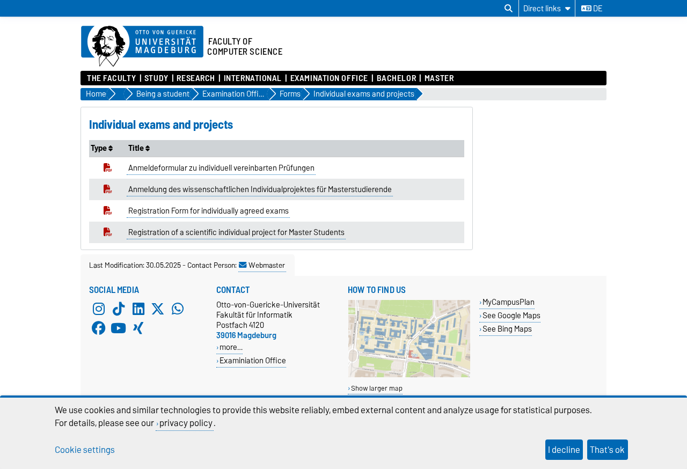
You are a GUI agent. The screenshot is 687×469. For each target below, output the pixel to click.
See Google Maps (511, 315)
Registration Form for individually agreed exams (208, 210)
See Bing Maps (507, 328)
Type (99, 148)
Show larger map (377, 388)
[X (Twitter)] (157, 309)
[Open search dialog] (508, 8)
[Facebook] (98, 328)
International (253, 78)
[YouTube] (118, 328)
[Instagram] (98, 309)
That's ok (607, 449)
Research (196, 78)
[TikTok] (118, 309)
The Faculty (111, 78)
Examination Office (329, 78)
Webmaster (267, 265)
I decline (564, 449)
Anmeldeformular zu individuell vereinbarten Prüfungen (221, 168)
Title (136, 148)
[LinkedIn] (138, 309)
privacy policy (186, 422)
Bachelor (396, 78)
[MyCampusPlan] (409, 375)
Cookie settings (85, 449)
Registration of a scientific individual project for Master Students (236, 232)
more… (231, 347)
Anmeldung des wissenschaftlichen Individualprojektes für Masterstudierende (260, 189)
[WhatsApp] (177, 309)
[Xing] (138, 328)
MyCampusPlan (509, 302)
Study (156, 78)
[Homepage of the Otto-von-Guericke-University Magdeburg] (142, 46)
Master (439, 78)
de (596, 8)
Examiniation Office (253, 360)
